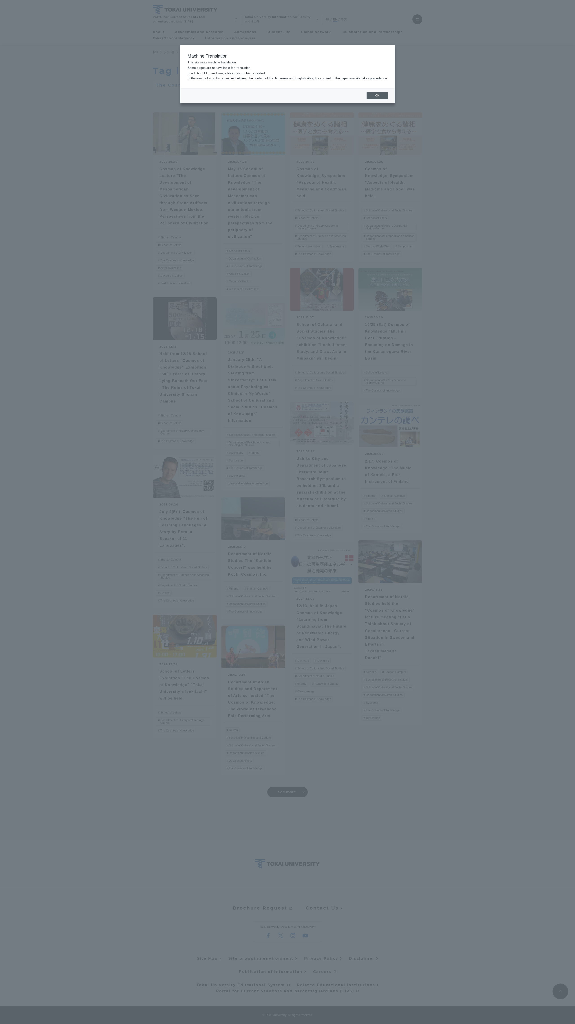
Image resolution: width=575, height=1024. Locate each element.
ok (377, 95)
